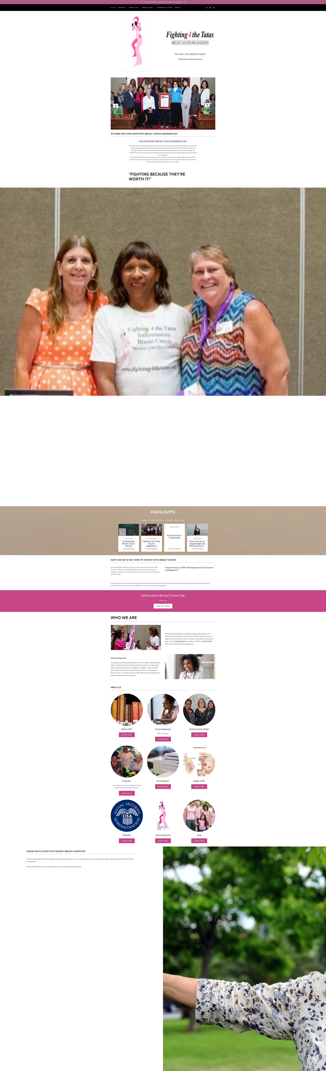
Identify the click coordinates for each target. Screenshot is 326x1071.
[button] (122, 8)
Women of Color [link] (164, 7)
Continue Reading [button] (129, 549)
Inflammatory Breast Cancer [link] (175, 520)
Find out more (163, 606)
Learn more (127, 735)
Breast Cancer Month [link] (157, 520)
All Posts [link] (144, 520)
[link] (210, 7)
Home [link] (113, 7)
